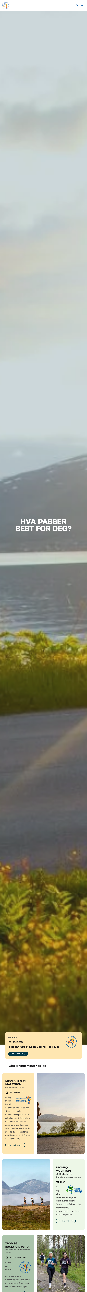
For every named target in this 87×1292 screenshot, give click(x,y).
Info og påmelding (18, 1054)
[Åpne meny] (82, 5)
